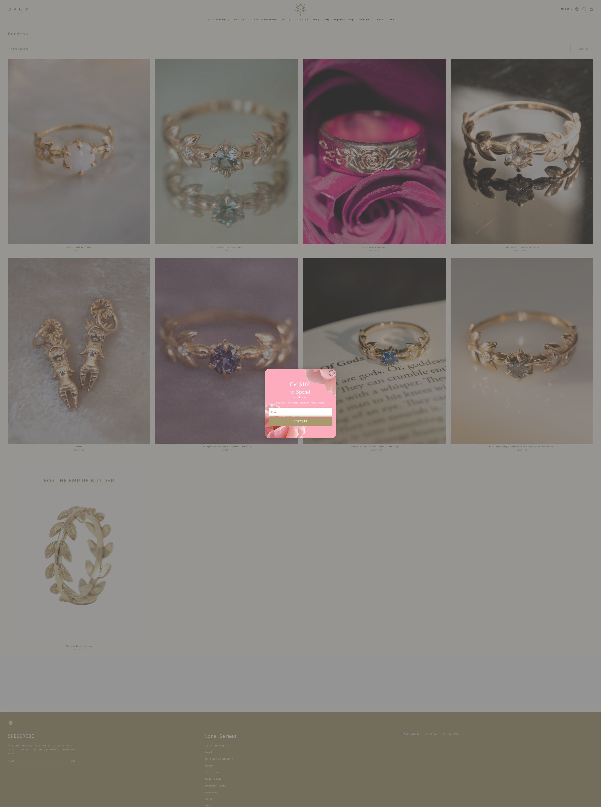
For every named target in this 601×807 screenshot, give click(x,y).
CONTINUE (300, 421)
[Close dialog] (331, 373)
